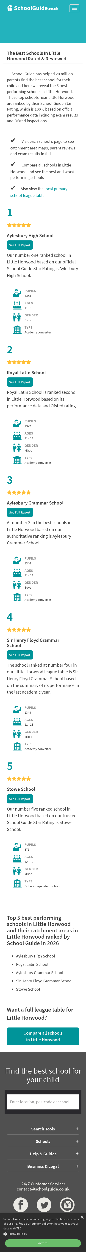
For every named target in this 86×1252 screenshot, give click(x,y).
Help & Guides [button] (43, 1153)
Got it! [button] (43, 1243)
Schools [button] (43, 1141)
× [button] (82, 1217)
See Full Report (19, 245)
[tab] (43, 1128)
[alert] (43, 1232)
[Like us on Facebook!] (19, 1204)
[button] (43, 1234)
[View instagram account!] (66, 1204)
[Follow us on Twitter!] (43, 1204)
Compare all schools (43, 1036)
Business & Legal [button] (43, 1166)
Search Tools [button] (43, 1129)
